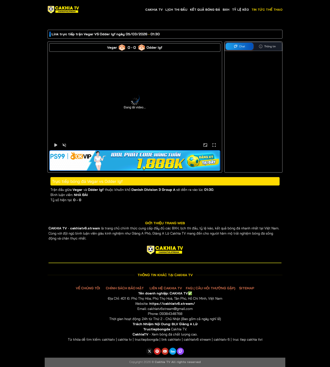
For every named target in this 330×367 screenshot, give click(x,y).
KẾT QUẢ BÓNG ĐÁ (205, 9)
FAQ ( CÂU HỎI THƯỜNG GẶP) (210, 288)
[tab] (239, 46)
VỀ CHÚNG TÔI (88, 288)
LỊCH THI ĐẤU (176, 9)
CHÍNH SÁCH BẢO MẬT (125, 288)
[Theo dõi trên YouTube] (165, 351)
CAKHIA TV (154, 9)
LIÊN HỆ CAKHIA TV (166, 288)
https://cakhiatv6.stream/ (172, 303)
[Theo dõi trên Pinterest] (157, 351)
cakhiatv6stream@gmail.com (170, 309)
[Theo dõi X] (149, 351)
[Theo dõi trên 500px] (172, 351)
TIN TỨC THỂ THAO (267, 9)
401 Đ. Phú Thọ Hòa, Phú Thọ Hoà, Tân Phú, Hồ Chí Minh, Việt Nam (171, 298)
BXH (226, 9)
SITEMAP (246, 288)
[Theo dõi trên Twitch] (180, 351)
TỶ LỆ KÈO (240, 9)
